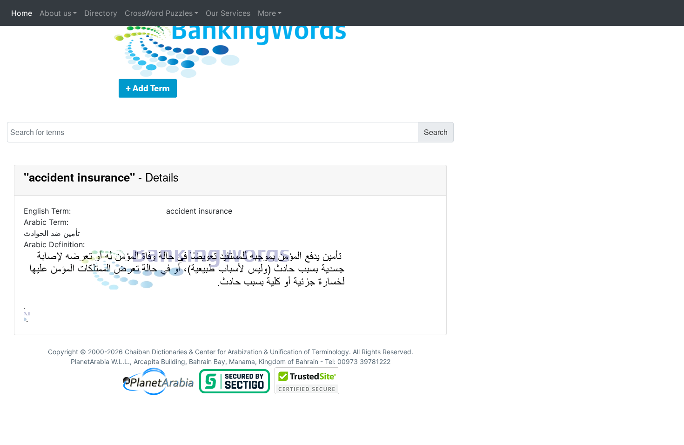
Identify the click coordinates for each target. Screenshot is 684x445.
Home (21, 13)
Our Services (228, 13)
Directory (100, 13)
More (267, 13)
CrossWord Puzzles (159, 13)
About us (55, 13)
